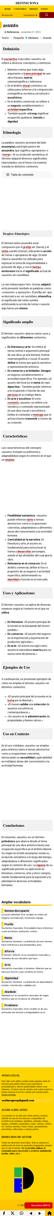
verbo (5, 251)
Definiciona (27, 2)
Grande (47, 37)
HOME (7, 8)
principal (37, 73)
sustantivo (10, 59)
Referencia (13, 32)
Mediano (33, 37)
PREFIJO (33, 8)
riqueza (40, 865)
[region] (27, 203)
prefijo (27, 247)
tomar (6, 154)
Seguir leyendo (9, 1094)
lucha (11, 700)
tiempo (36, 267)
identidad (13, 579)
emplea (9, 459)
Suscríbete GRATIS (40, 1205)
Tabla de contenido (22, 174)
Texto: (5, 37)
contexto (13, 402)
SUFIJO (44, 8)
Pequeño (19, 37)
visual (26, 85)
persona (13, 394)
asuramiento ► (31, 15)
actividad (13, 109)
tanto (30, 519)
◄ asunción (7, 15)
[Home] (49, 1214)
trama (27, 73)
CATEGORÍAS (20, 8)
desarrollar (24, 551)
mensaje (38, 414)
